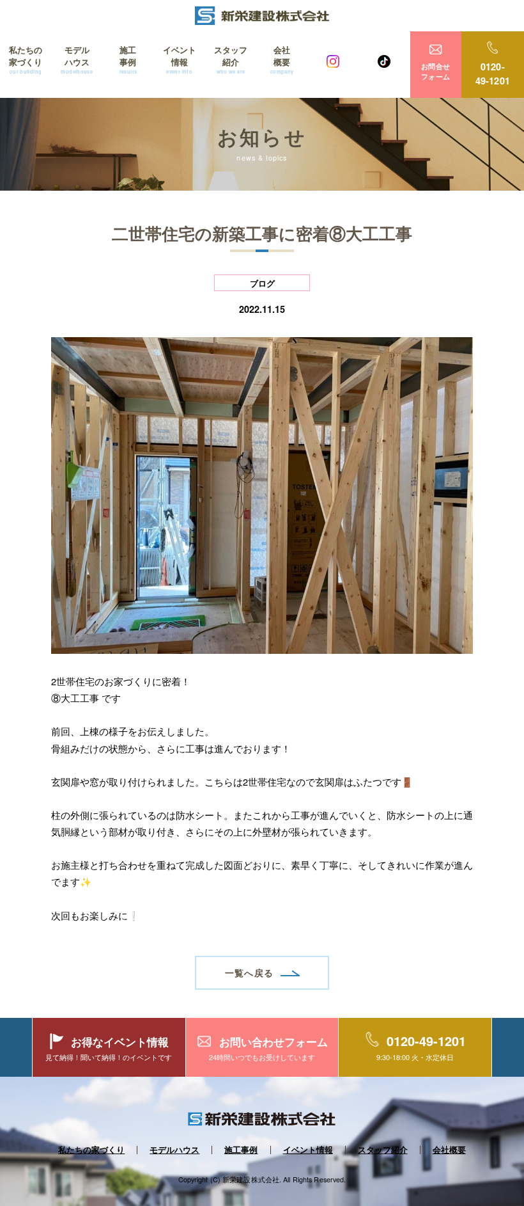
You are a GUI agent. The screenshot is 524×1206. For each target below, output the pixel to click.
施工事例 (128, 59)
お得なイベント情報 (120, 1041)
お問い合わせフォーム (273, 1041)
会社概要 (282, 59)
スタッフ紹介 (230, 59)
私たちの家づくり (25, 59)
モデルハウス (77, 59)
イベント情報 (179, 59)
